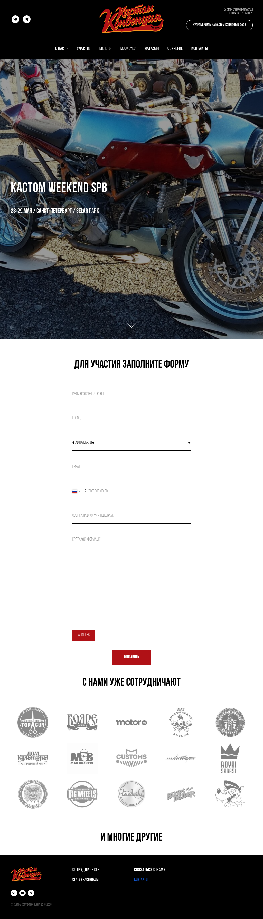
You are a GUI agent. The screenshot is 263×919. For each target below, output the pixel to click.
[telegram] (27, 19)
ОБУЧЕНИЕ (175, 49)
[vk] (15, 19)
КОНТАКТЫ (199, 49)
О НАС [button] (60, 49)
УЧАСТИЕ (84, 49)
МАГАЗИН (152, 49)
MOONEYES (128, 49)
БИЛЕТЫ (105, 49)
